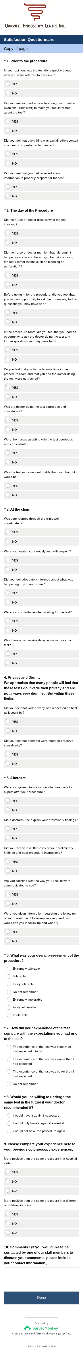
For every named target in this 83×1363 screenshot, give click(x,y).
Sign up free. (63, 1333)
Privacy (31, 1346)
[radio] (5, 83)
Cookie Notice (47, 1346)
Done (41, 1298)
